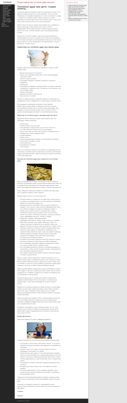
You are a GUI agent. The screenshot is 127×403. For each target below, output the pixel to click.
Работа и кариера (7, 21)
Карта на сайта (5, 26)
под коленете (29, 216)
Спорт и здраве (6, 18)
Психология (6, 14)
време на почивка (30, 302)
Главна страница (7, 5)
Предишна (20, 395)
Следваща (20, 391)
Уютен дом (5, 7)
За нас (3, 23)
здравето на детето (44, 319)
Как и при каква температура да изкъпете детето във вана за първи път (77, 16)
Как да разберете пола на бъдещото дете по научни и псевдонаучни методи (75, 11)
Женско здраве (6, 12)
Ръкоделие (5, 8)
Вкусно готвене (6, 15)
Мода (4, 17)
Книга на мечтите (7, 20)
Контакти (4, 24)
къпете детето (28, 268)
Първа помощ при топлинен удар (77, 5)
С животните (6, 11)
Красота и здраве (7, 9)
